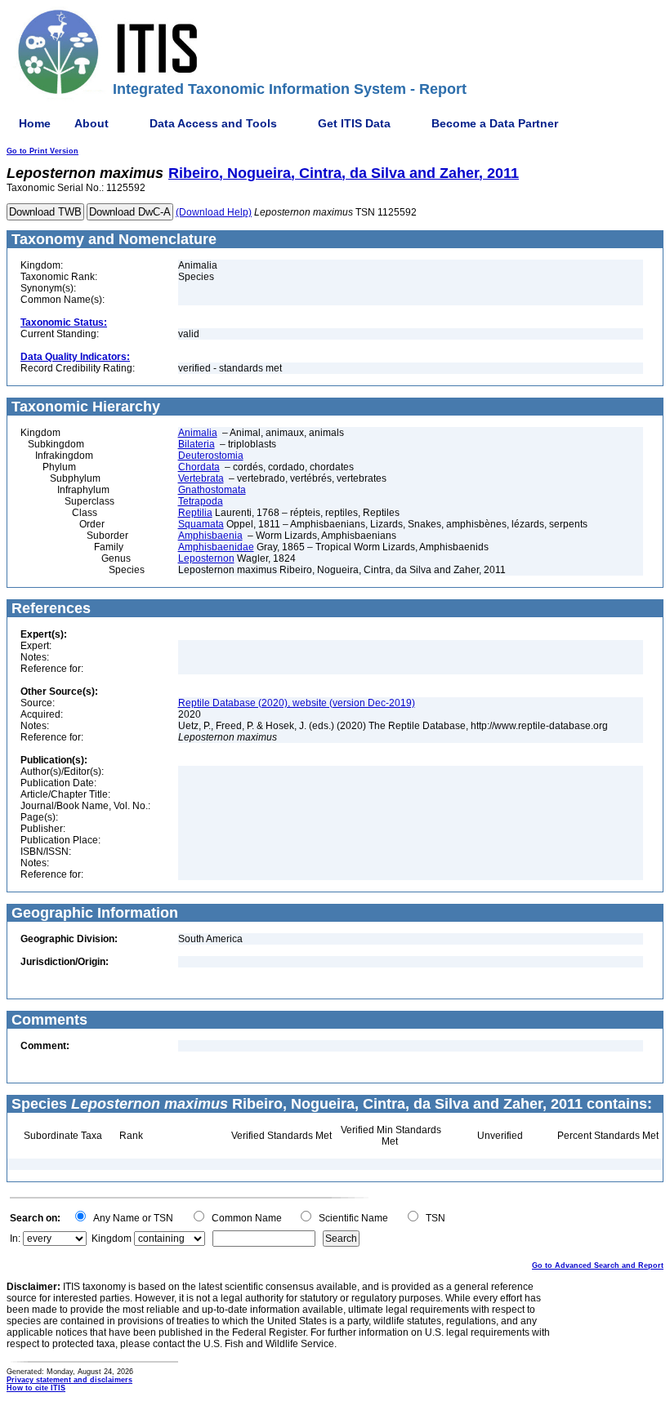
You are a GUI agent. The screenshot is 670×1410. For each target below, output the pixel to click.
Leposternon (206, 558)
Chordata (199, 467)
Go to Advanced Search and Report (597, 1265)
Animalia (197, 432)
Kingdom (112, 1238)
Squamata (201, 524)
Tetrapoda (200, 501)
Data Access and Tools (213, 123)
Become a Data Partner (494, 123)
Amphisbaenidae (216, 547)
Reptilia (195, 512)
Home (35, 123)
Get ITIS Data (354, 123)
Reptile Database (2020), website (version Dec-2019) (296, 703)
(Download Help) (214, 212)
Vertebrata (201, 478)
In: (15, 1238)
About (91, 123)
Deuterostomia (210, 455)
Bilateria (196, 444)
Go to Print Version (42, 151)
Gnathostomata (212, 490)
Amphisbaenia (210, 535)
